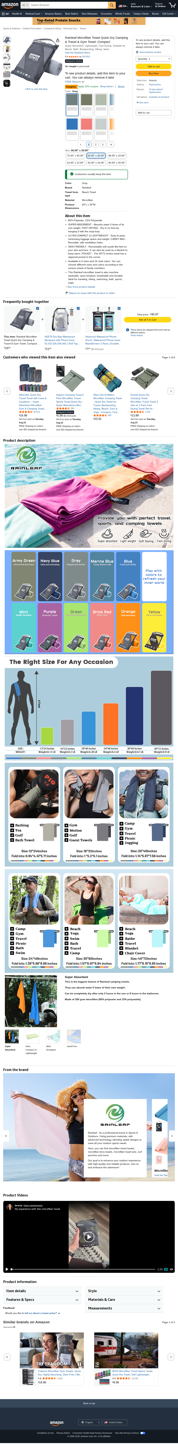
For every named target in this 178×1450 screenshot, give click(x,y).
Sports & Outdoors (11, 28)
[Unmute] (171, 1269)
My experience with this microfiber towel (37, 1208)
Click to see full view (36, 89)
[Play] (6, 1269)
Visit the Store (162, 1175)
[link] (63, 319)
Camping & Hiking (52, 28)
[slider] (83, 1269)
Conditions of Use (45, 1433)
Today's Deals (141, 13)
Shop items (106, 86)
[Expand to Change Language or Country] (127, 6)
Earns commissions (33, 1205)
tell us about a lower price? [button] (41, 1313)
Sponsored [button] (8, 1327)
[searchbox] (69, 5)
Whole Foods (122, 13)
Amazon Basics (53, 13)
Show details (137, 335)
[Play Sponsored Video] (126, 1350)
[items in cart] (172, 5)
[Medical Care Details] (41, 13)
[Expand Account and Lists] (151, 6)
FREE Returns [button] (73, 81)
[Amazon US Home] (56, 1423)
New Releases (90, 13)
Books (155, 13)
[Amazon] (10, 5)
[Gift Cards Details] (175, 13)
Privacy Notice (63, 1433)
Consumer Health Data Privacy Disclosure (92, 1433)
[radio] (6, 40)
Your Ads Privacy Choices (127, 1433)
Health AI (17, 13)
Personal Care (70, 28)
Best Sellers (71, 13)
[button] (5, 13)
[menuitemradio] (166, 1269)
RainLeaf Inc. (155, 84)
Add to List (143, 112)
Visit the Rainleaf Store (77, 52)
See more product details (81, 286)
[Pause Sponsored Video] (79, 1364)
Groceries (106, 13)
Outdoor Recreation (32, 28)
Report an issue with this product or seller (92, 293)
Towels (83, 28)
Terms (121, 86)
